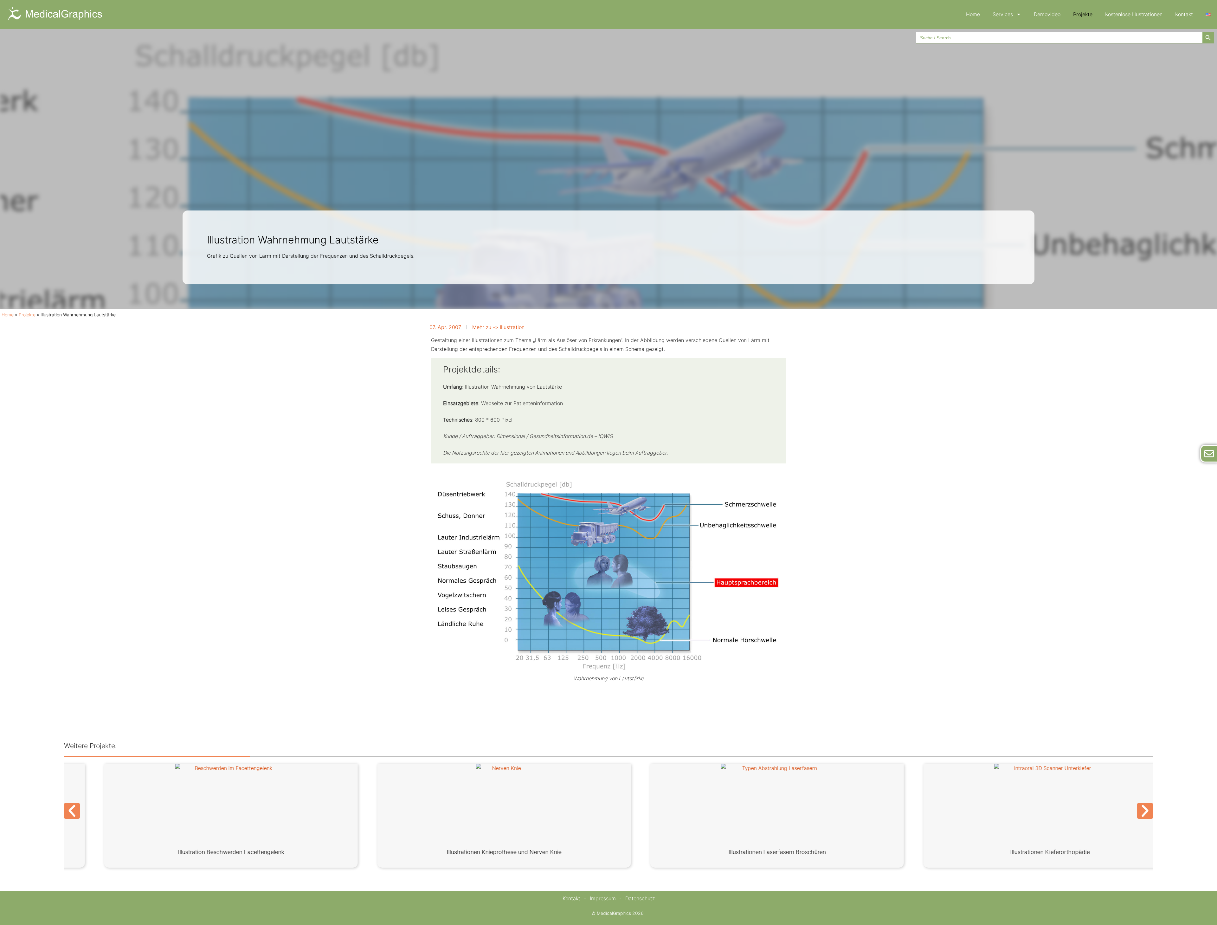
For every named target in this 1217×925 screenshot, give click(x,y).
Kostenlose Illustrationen (1133, 14)
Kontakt (1184, 14)
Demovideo (1047, 14)
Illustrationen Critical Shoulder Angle (1018, 852)
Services (1003, 14)
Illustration (512, 327)
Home (973, 14)
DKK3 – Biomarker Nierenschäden (472, 852)
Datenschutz (640, 898)
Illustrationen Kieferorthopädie (199, 852)
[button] (72, 811)
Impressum (603, 898)
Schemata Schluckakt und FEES (745, 852)
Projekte (1082, 14)
